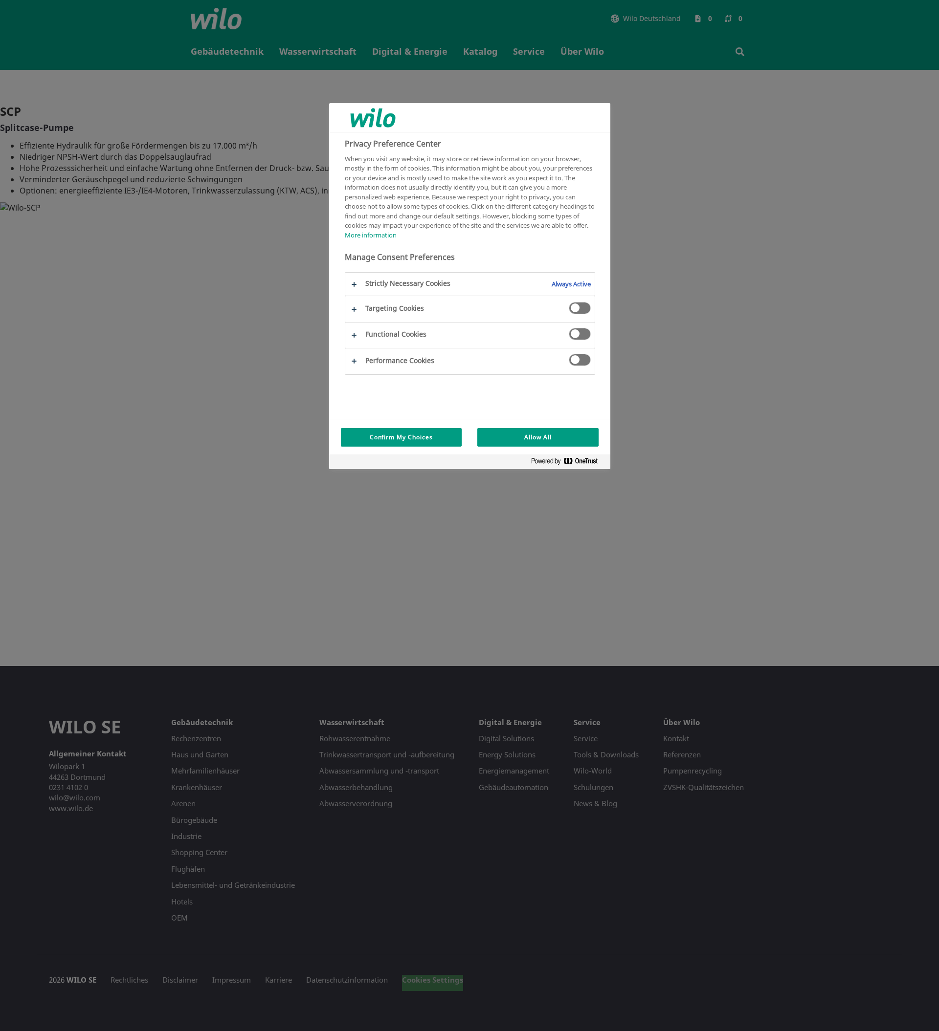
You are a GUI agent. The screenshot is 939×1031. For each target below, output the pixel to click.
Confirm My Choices (401, 437)
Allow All (538, 437)
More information (371, 235)
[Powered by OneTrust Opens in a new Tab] (568, 463)
